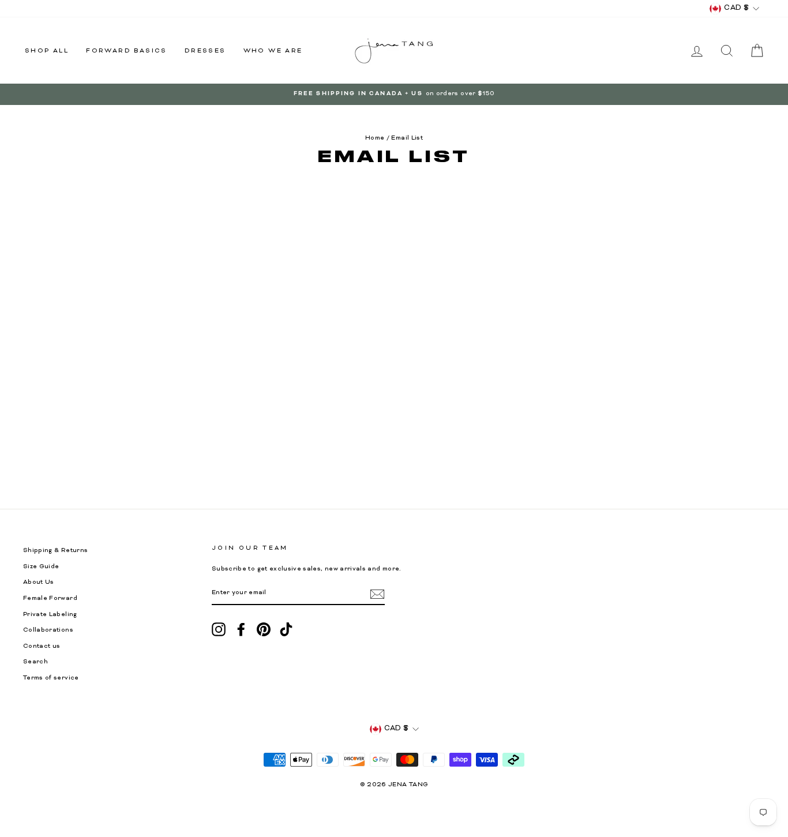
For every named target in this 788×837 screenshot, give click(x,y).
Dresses (205, 51)
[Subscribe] (377, 594)
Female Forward (50, 598)
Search (35, 662)
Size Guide (41, 566)
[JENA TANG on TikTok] (286, 629)
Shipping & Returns (55, 550)
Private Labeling (50, 614)
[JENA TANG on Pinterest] (264, 629)
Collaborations (48, 630)
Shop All (47, 51)
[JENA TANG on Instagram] (219, 629)
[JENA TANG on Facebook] (241, 629)
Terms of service (51, 678)
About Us (38, 582)
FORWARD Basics (126, 51)
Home (374, 138)
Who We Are (273, 51)
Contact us (42, 646)
